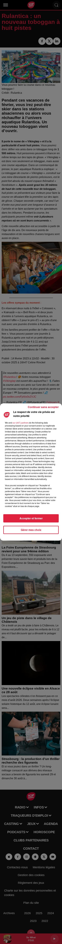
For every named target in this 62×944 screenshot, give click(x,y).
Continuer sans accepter (43, 407)
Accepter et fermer (31, 518)
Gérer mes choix (31, 530)
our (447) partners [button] (20, 422)
